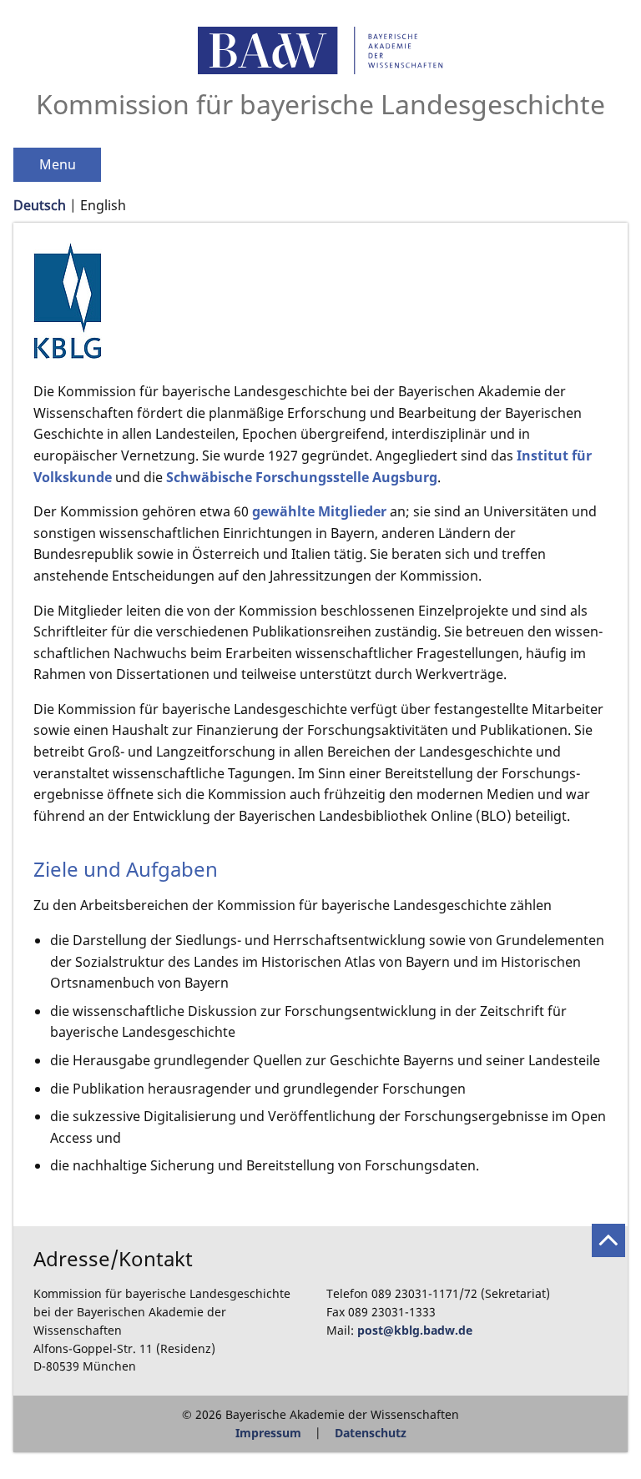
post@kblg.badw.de (414, 1330)
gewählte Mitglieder (319, 511)
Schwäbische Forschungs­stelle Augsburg (301, 477)
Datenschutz (370, 1433)
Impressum (268, 1433)
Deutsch (39, 205)
